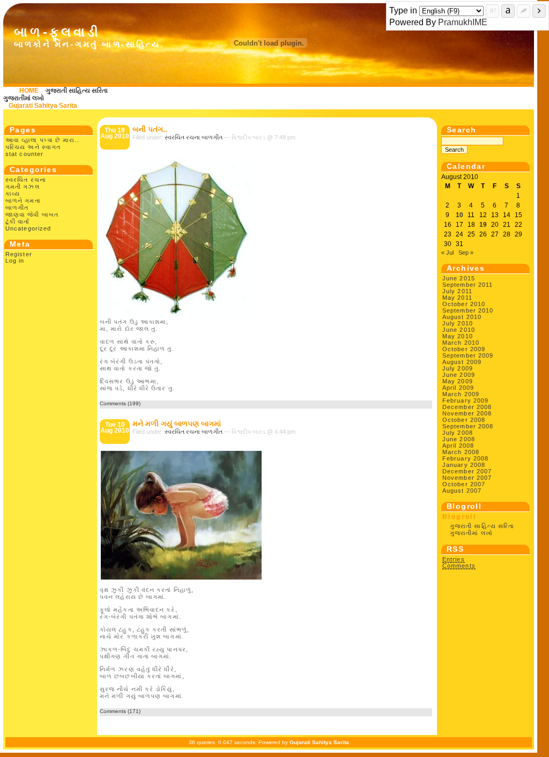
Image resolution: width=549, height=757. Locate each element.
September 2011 (467, 284)
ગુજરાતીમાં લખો (23, 98)
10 (459, 215)
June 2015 (458, 278)
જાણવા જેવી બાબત (31, 214)
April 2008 (458, 445)
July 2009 (457, 368)
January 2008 (463, 465)
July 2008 (457, 432)
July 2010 (457, 323)
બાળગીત (16, 207)
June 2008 (458, 439)
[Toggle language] (508, 11)
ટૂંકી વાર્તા (17, 221)
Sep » (465, 252)
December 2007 (467, 471)
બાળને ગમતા (23, 200)
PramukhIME (462, 22)
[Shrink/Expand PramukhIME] (539, 11)
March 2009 (460, 394)
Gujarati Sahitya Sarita (43, 105)
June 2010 (458, 329)
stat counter (24, 154)
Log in (15, 260)
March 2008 (460, 452)
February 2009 (465, 400)
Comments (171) (120, 711)
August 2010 (461, 317)
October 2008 (463, 420)
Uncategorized (28, 228)
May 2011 (457, 297)
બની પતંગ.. (149, 129)
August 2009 (461, 362)
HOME (29, 90)
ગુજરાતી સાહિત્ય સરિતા (77, 90)
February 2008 (465, 458)
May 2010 (457, 336)
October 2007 (463, 484)
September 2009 (467, 355)
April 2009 (458, 387)
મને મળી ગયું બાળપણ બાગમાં (176, 423)
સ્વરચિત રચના (25, 179)
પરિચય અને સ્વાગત (33, 147)
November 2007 (467, 477)
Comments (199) (120, 403)
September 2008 (467, 426)
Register (18, 254)
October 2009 (463, 349)
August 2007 (461, 490)
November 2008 (467, 413)
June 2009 (458, 375)
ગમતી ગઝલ (22, 186)
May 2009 (457, 381)
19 (483, 224)
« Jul (447, 252)
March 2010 (460, 342)
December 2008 (467, 407)
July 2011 (457, 291)
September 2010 (467, 310)
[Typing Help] (492, 11)
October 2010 (463, 304)
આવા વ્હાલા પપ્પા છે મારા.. (42, 140)
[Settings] (523, 11)
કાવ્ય (12, 193)
